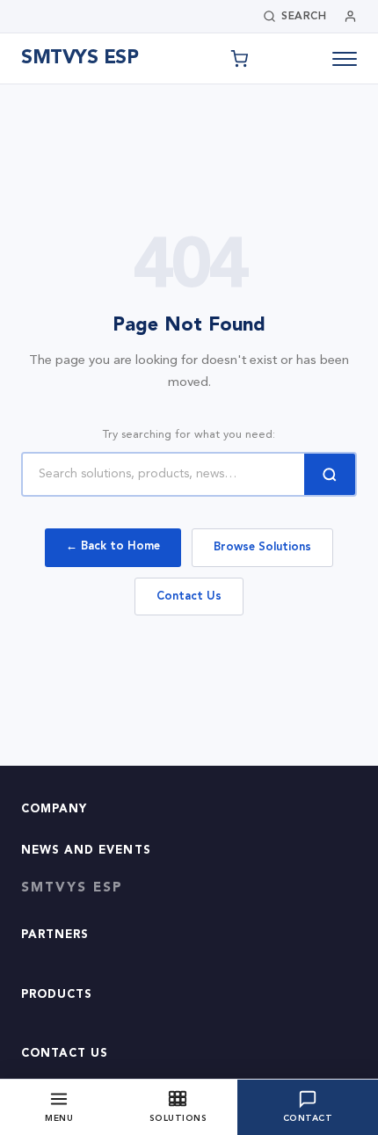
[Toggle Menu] (344, 58)
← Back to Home (113, 546)
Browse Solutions (262, 547)
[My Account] (350, 16)
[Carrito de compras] (239, 59)
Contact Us (189, 596)
